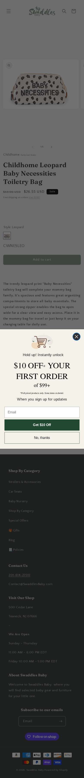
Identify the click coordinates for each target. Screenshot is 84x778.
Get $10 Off (42, 425)
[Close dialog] (76, 336)
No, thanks (42, 438)
